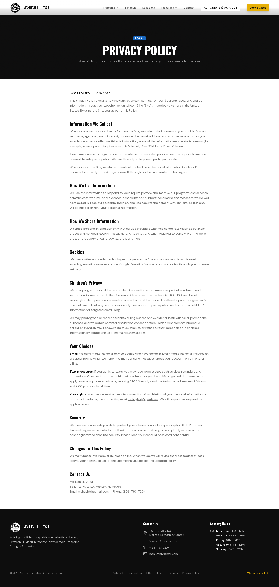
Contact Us (135, 573)
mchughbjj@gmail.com (129, 333)
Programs (109, 7)
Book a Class (258, 7)
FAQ (148, 573)
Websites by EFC (258, 573)
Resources (167, 7)
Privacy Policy (190, 573)
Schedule (130, 7)
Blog (158, 573)
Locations (148, 7)
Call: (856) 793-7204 (223, 7)
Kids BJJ (118, 573)
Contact (189, 7)
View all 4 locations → (163, 541)
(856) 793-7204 (134, 492)
